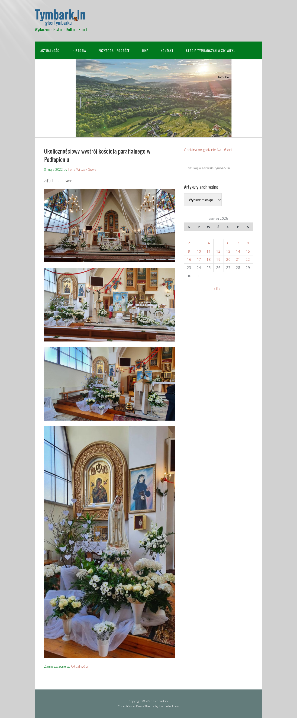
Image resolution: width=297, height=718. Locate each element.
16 (189, 259)
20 (228, 259)
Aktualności (50, 50)
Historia (79, 50)
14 (238, 251)
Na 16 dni (224, 149)
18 (209, 259)
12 (218, 251)
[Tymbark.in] (60, 21)
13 (228, 251)
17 (199, 259)
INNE (145, 50)
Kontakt (167, 50)
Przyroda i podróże (114, 50)
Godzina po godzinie (200, 149)
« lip (217, 288)
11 (209, 251)
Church (123, 706)
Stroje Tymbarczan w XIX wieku (211, 50)
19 (218, 259)
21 (238, 259)
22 (248, 259)
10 (199, 251)
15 (248, 251)
